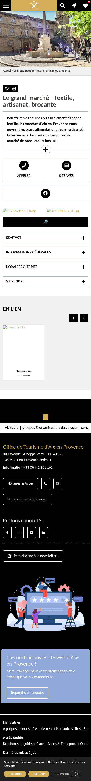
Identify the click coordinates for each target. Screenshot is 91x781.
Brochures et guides (18, 744)
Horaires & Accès (20, 484)
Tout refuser (38, 774)
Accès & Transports (62, 744)
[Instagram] (19, 532)
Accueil (7, 70)
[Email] (57, 483)
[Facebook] (7, 532)
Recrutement (43, 729)
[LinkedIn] (43, 532)
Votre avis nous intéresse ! (27, 500)
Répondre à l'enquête (27, 693)
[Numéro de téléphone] (45, 483)
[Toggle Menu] (6, 6)
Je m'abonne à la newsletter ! (36, 556)
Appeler (24, 176)
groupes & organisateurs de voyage (50, 428)
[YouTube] (31, 532)
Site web (66, 176)
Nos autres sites (68, 729)
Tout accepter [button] (15, 774)
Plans (40, 744)
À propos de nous (16, 729)
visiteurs (11, 428)
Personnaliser (62, 774)
